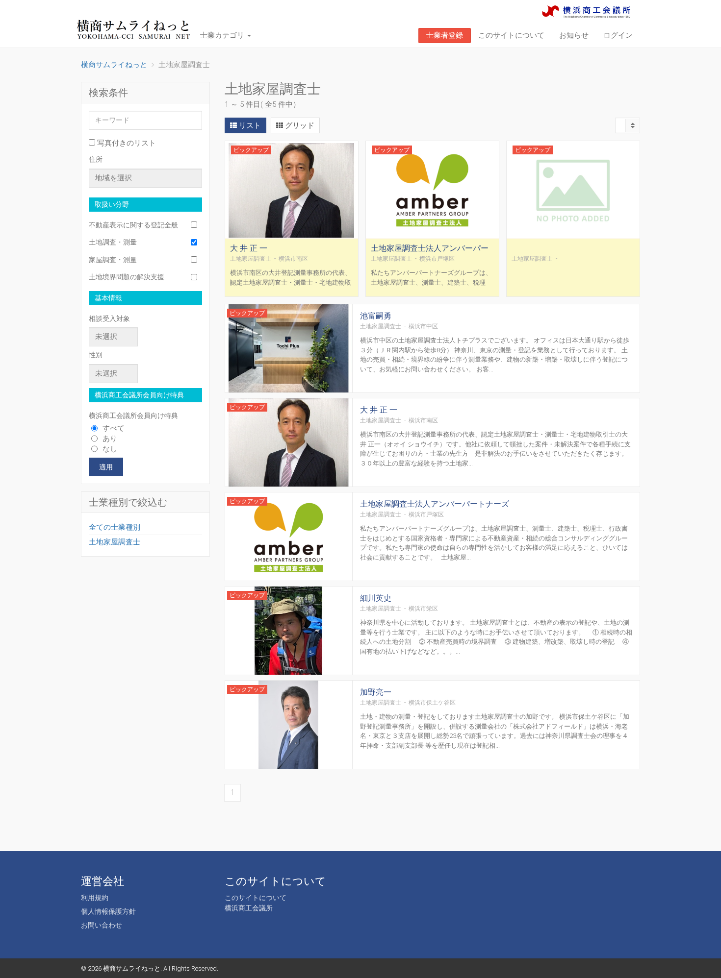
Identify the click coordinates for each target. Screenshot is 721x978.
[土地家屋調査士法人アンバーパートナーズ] (432, 190)
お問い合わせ (101, 925)
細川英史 (375, 598)
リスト (249, 125)
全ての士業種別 (114, 527)
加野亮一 (375, 692)
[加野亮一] (288, 725)
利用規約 (94, 898)
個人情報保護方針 (108, 911)
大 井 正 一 (248, 248)
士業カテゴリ (223, 35)
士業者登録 (444, 35)
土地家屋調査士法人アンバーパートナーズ (430, 253)
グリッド (298, 125)
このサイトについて (511, 35)
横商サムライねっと (131, 968)
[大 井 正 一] (291, 190)
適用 (106, 467)
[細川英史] (288, 631)
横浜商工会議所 (249, 908)
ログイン (618, 35)
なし (110, 449)
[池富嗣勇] (288, 349)
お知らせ (574, 35)
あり (110, 438)
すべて (114, 428)
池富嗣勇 (375, 315)
